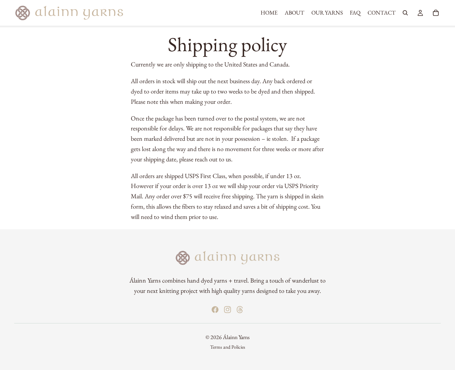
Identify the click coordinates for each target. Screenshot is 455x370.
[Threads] (240, 309)
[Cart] (436, 13)
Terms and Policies (227, 347)
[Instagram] (227, 309)
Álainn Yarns (236, 336)
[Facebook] (215, 309)
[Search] (405, 13)
